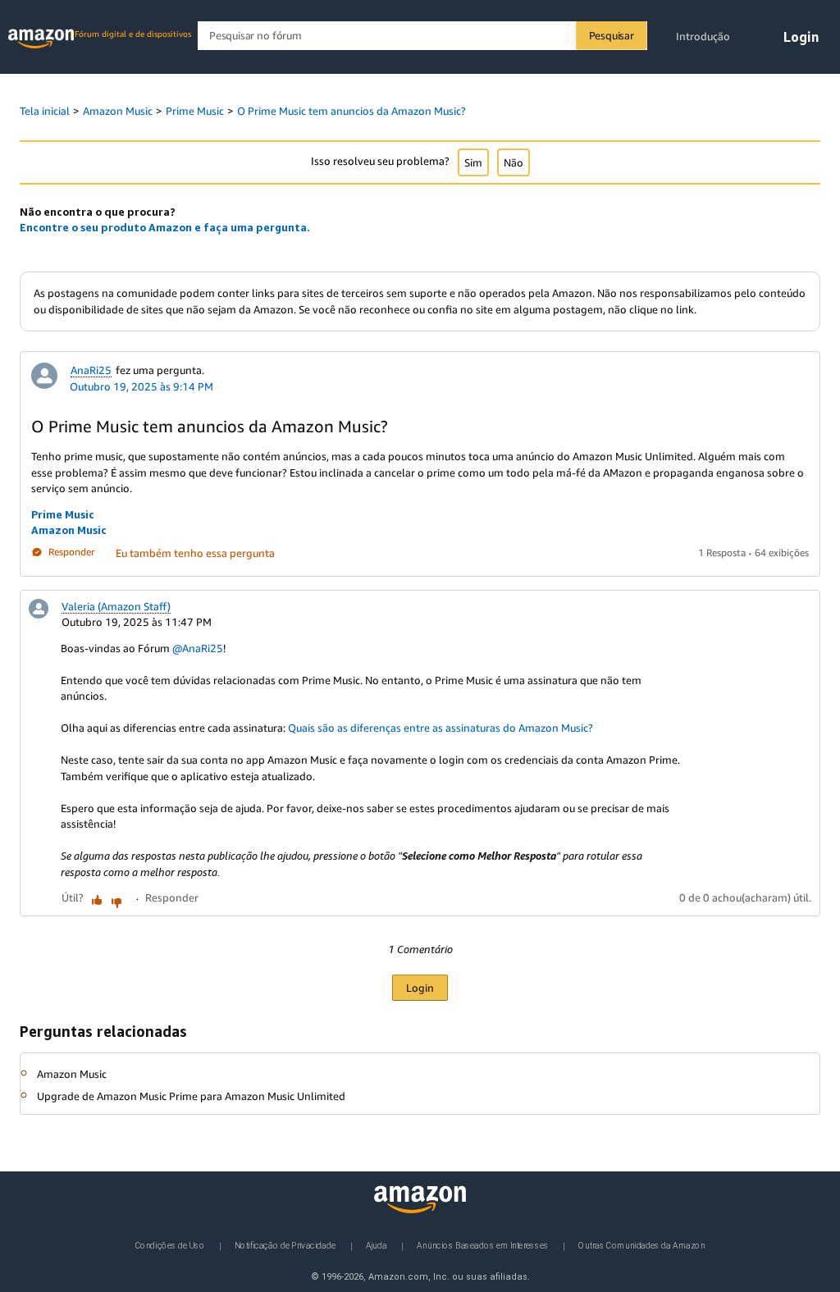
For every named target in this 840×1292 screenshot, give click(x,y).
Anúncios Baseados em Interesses (483, 1245)
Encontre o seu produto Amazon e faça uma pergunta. (165, 227)
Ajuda (376, 1245)
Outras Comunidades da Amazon (641, 1245)
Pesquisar (611, 35)
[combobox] (422, 35)
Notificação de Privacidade (285, 1245)
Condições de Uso (170, 1245)
